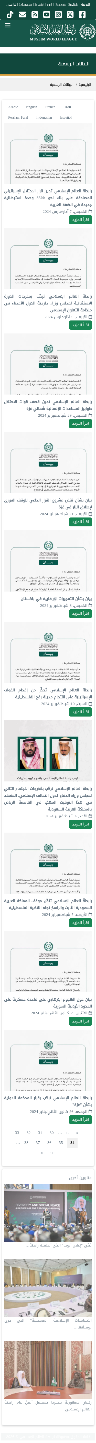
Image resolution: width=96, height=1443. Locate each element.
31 (38, 1132)
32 (27, 1132)
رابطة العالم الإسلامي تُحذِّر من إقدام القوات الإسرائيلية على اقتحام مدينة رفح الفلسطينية (48, 694)
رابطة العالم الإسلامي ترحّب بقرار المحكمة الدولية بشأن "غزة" (48, 1101)
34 (72, 1142)
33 (15, 1132)
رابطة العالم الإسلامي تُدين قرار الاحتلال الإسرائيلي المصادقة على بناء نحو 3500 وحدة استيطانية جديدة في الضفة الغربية (48, 197)
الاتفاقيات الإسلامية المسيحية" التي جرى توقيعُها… (48, 1324)
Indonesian (25, 4)
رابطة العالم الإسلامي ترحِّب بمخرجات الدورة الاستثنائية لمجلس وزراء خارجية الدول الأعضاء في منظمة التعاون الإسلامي (48, 303)
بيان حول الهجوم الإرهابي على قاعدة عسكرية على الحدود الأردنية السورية (48, 1003)
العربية (85, 4)
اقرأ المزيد (80, 219)
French (50, 107)
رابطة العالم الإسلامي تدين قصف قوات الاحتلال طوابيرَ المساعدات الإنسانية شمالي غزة (48, 405)
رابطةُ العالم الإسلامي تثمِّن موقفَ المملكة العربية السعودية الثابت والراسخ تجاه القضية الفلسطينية (48, 904)
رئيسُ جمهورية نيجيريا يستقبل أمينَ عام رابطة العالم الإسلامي (48, 1406)
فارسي (11, 4)
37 (36, 1142)
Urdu (67, 107)
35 (59, 1142)
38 (25, 1142)
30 (50, 1132)
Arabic (13, 107)
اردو (49, 4)
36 (48, 1142)
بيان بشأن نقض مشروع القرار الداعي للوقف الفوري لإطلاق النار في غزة (48, 504)
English (31, 107)
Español (39, 4)
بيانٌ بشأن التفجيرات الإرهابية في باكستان (56, 598)
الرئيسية (85, 84)
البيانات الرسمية (61, 84)
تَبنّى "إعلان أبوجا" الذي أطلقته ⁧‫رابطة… (59, 1245)
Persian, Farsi (18, 117)
